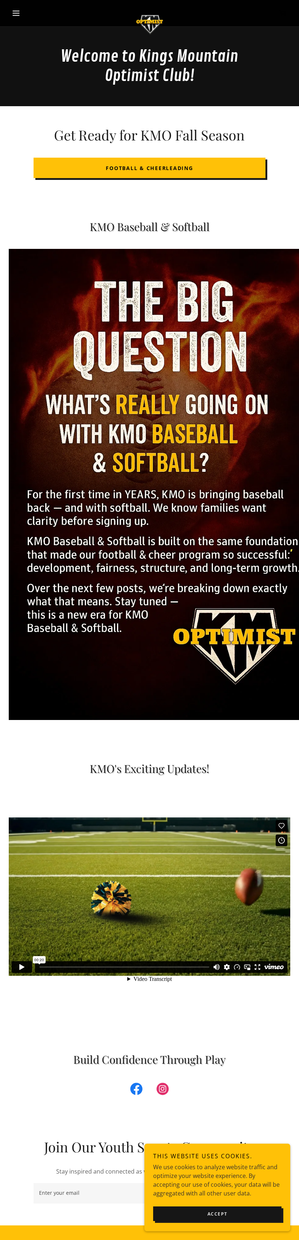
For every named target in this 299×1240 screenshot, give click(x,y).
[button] (30, 13)
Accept (217, 1214)
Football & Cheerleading (149, 168)
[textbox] (110, 1193)
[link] (149, 13)
